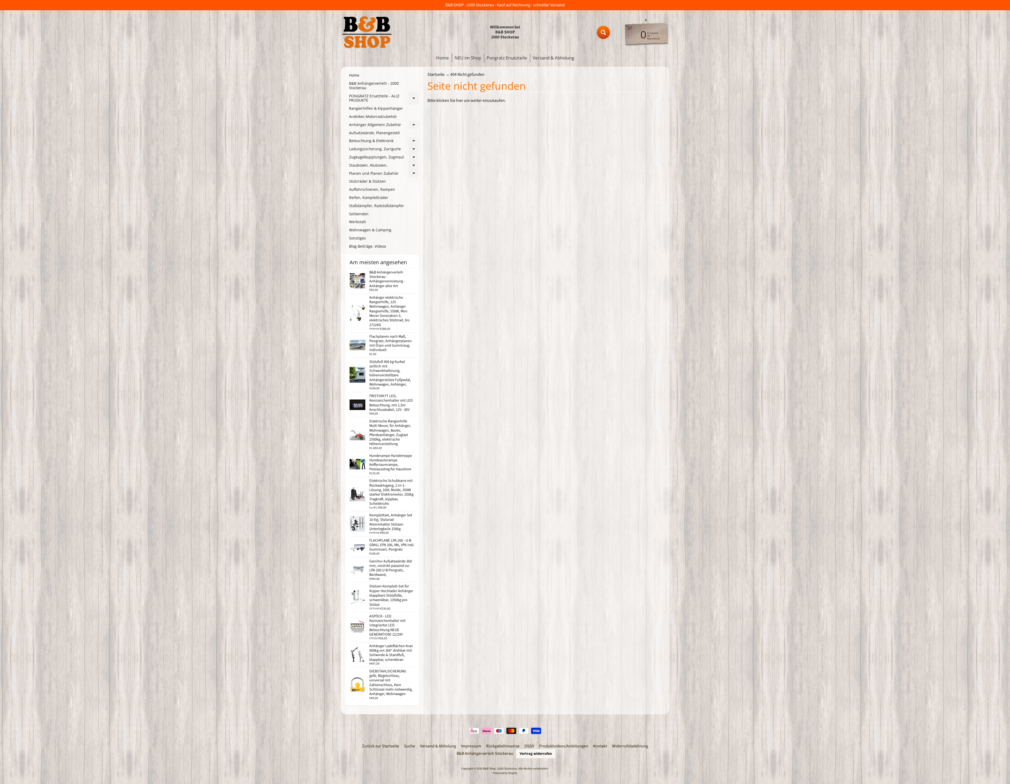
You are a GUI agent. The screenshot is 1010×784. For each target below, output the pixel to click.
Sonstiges (357, 238)
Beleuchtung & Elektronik (384, 141)
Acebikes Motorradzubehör (373, 116)
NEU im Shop (467, 58)
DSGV (529, 746)
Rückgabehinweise (502, 746)
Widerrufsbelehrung (630, 746)
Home (442, 58)
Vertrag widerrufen (536, 753)
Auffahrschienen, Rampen (372, 189)
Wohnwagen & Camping (370, 229)
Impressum (471, 746)
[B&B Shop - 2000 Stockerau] (367, 32)
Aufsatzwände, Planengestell (374, 132)
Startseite (436, 74)
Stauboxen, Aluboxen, (384, 166)
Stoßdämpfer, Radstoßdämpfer (376, 205)
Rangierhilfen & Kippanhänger (376, 108)
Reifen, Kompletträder (368, 197)
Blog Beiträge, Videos (367, 246)
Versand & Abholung (553, 58)
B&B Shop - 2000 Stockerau (500, 769)
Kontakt (600, 746)
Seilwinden (358, 213)
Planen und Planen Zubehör (384, 174)
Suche (409, 746)
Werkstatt (357, 221)
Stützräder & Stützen (367, 181)
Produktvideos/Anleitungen (563, 746)
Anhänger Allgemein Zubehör (384, 125)
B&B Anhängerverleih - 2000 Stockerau (374, 85)
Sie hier (456, 100)
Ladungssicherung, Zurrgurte (384, 149)
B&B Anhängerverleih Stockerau (485, 753)
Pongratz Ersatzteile (507, 58)
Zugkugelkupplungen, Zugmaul (384, 157)
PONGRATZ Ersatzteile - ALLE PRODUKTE (384, 98)
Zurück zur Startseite (380, 746)
